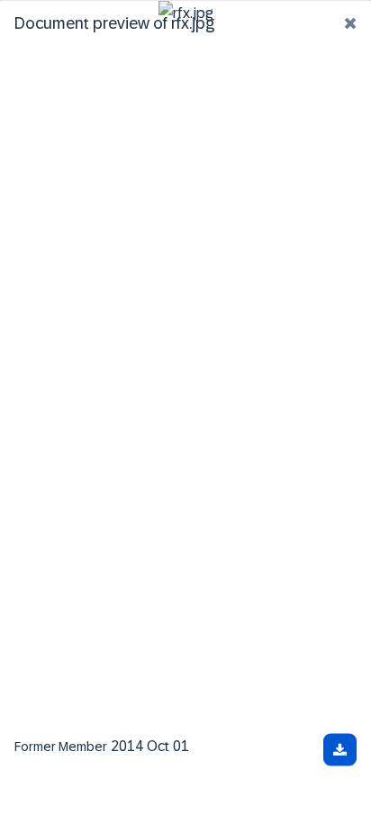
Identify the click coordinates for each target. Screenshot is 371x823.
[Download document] (340, 749)
